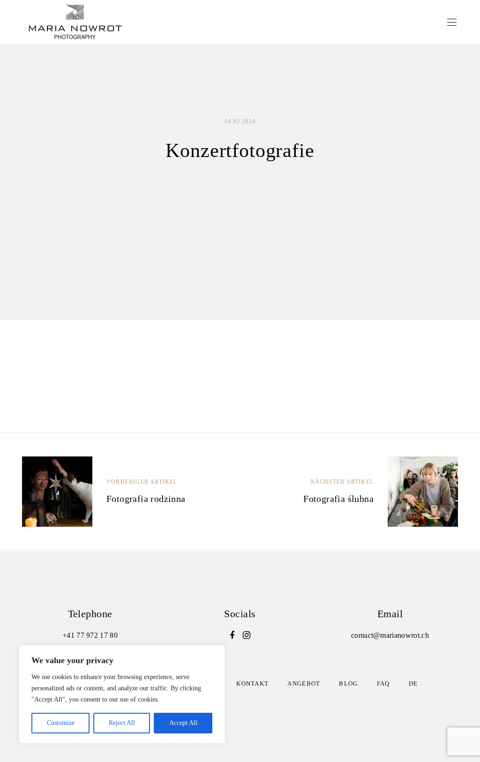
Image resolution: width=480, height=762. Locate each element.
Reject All (122, 722)
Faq (383, 683)
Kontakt (252, 683)
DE (413, 683)
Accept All (183, 722)
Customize (61, 722)
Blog (348, 683)
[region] (122, 694)
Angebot (303, 683)
